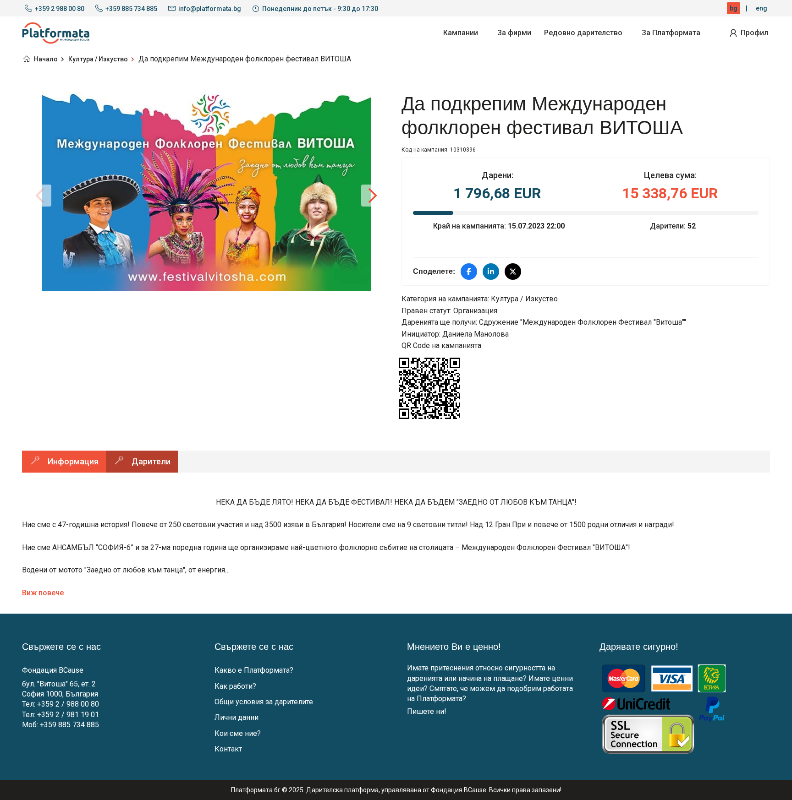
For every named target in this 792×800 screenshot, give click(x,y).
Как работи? (235, 686)
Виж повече (43, 592)
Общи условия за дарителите (263, 701)
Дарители (151, 461)
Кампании (460, 32)
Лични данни (236, 717)
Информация (73, 461)
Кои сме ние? (237, 733)
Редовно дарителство (583, 32)
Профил (754, 32)
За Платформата (671, 32)
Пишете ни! (426, 711)
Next (372, 196)
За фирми (514, 32)
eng (761, 8)
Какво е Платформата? (253, 670)
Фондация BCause (52, 670)
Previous (40, 196)
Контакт (228, 749)
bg (733, 8)
